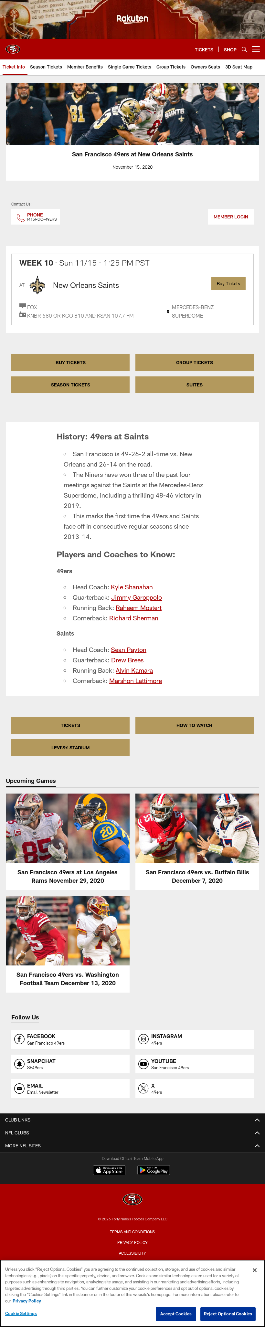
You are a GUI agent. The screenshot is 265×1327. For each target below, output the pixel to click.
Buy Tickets (228, 283)
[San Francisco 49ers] (132, 1200)
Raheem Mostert (139, 607)
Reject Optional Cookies (228, 1313)
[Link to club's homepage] (13, 46)
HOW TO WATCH (194, 725)
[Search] (244, 49)
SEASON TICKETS (70, 384)
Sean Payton (128, 649)
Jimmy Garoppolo (136, 597)
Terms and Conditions (132, 1231)
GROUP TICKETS (194, 362)
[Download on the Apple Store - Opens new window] (109, 1170)
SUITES (194, 384)
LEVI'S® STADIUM (70, 747)
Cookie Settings (21, 1313)
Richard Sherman (133, 618)
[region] (132, 1293)
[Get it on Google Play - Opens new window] (153, 1173)
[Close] (255, 1270)
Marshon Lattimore (135, 680)
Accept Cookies (176, 1313)
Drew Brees (127, 660)
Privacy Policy (132, 1242)
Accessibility (132, 1253)
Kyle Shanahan (132, 587)
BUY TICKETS (71, 362)
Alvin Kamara (134, 670)
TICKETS (70, 725)
